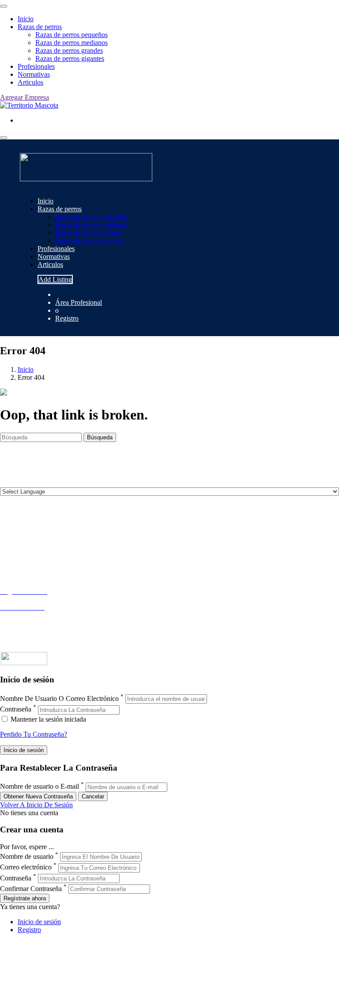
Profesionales (36, 66)
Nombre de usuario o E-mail (39, 786)
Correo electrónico (26, 867)
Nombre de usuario (26, 856)
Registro (67, 318)
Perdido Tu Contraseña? (33, 734)
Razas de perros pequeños (71, 34)
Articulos (30, 82)
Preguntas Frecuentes (29, 623)
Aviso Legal (17, 545)
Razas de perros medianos (71, 42)
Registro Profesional (28, 599)
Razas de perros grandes (69, 50)
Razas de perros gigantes (69, 58)
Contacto (12, 529)
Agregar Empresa (24, 97)
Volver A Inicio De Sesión (36, 805)
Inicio (26, 18)
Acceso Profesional (27, 615)
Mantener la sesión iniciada (47, 719)
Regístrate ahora (25, 898)
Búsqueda (100, 437)
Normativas (34, 74)
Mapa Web (15, 561)
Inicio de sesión (39, 921)
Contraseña (15, 709)
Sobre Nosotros (21, 537)
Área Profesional (78, 302)
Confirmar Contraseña (31, 888)
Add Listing (55, 279)
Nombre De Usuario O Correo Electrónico (59, 698)
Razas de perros (40, 26)
